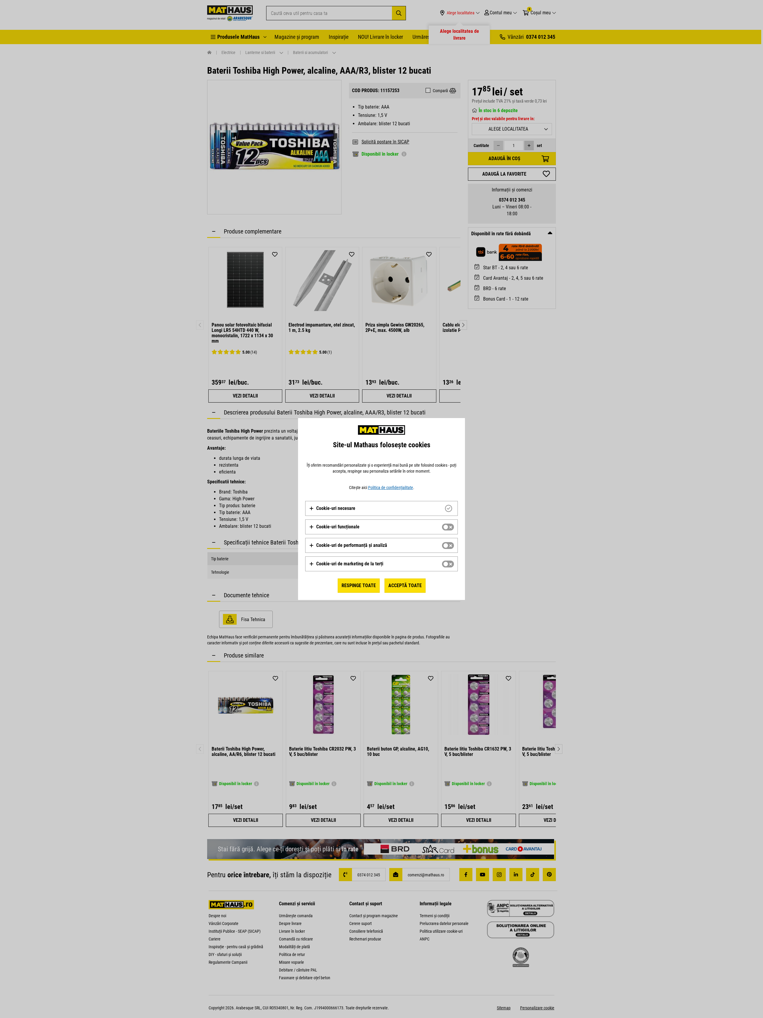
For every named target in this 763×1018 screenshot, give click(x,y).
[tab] (381, 508)
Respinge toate (359, 585)
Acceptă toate (405, 585)
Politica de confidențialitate (390, 487)
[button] (332, 508)
